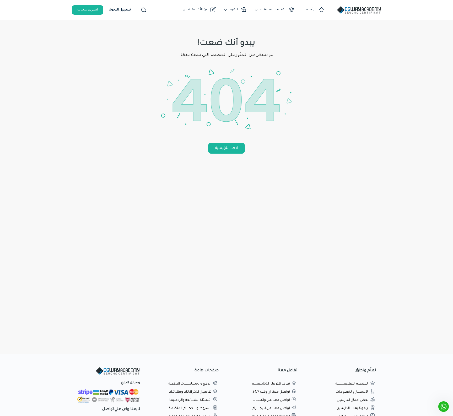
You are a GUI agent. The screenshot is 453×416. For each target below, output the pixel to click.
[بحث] (143, 10)
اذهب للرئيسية (226, 148)
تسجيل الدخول (120, 10)
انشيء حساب (87, 10)
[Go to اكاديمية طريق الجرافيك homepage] (359, 10)
